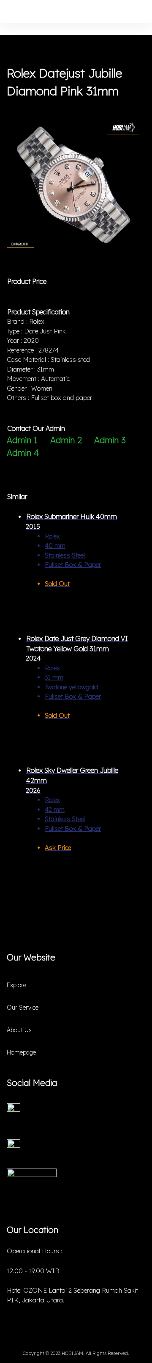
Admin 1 (22, 440)
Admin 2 (66, 440)
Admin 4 (23, 452)
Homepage (21, 1052)
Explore (16, 985)
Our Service (22, 1007)
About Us (19, 1030)
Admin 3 (110, 440)
